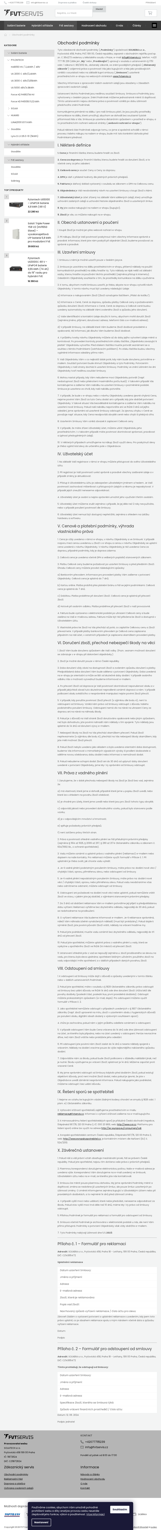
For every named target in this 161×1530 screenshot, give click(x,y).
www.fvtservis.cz (122, 76)
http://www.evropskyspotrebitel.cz (82, 1138)
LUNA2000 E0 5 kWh (21, 122)
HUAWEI (15, 115)
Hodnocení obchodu (92, 1479)
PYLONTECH (17, 60)
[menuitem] (16, 25)
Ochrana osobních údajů (18, 1488)
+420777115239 (95, 1442)
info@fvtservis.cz (131, 57)
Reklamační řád (13, 1479)
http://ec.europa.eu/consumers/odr (121, 1128)
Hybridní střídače (20, 144)
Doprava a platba (67, 2)
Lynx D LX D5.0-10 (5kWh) (24, 136)
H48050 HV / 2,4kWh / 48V (25, 66)
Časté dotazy (89, 2)
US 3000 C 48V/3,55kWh (24, 80)
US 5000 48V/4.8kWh (22, 87)
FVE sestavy (17, 160)
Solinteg (15, 180)
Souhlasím (120, 1509)
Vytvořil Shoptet (140, 1527)
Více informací (95, 1514)
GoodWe (16, 129)
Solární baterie (19, 53)
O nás (83, 1483)
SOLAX (14, 108)
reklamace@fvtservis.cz (71, 1113)
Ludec (154, 1527)
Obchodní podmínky (16, 1474)
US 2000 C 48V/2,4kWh (23, 73)
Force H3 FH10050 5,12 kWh (25, 101)
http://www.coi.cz (126, 1124)
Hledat (99, 9)
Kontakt (85, 1488)
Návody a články (90, 1474)
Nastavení (41, 1522)
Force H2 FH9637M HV (22, 94)
